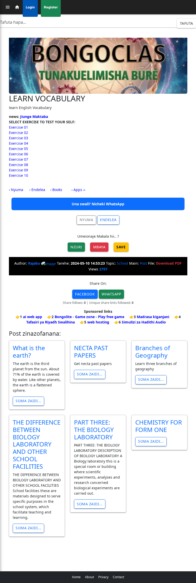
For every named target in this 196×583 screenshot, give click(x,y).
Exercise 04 (18, 143)
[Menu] (7, 7)
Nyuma (86, 219)
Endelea (108, 219)
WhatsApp (111, 294)
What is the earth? (29, 351)
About (89, 577)
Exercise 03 (18, 137)
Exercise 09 (18, 170)
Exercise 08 (18, 164)
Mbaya (99, 247)
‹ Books (56, 189)
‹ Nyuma (16, 189)
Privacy (103, 577)
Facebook (85, 294)
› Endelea (37, 189)
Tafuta (186, 23)
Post (143, 263)
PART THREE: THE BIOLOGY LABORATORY (94, 429)
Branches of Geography (152, 351)
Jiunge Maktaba (34, 116)
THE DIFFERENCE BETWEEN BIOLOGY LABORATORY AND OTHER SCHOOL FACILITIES (36, 444)
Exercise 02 (18, 132)
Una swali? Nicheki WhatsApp (98, 203)
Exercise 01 (18, 127)
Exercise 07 (18, 159)
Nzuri (76, 247)
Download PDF (169, 263)
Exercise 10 (18, 175)
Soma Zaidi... (28, 400)
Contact (118, 577)
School (122, 263)
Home (76, 577)
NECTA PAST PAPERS (91, 351)
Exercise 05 (18, 148)
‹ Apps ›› (78, 189)
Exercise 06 (18, 154)
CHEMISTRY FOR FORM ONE (158, 426)
